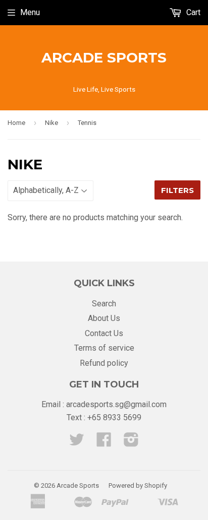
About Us (104, 318)
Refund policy (104, 363)
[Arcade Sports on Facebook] (104, 442)
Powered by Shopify (138, 485)
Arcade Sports (104, 57)
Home (16, 122)
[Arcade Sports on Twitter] (76, 442)
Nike (51, 122)
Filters (177, 190)
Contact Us (104, 333)
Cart (192, 12)
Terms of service (104, 348)
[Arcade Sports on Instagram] (131, 442)
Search (104, 303)
